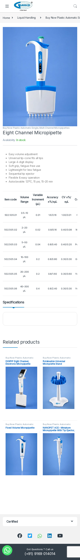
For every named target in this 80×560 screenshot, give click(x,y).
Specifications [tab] (13, 302)
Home (6, 17)
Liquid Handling (26, 17)
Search (75, 6)
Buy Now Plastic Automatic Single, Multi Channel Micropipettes (36, 127)
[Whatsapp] (7, 550)
